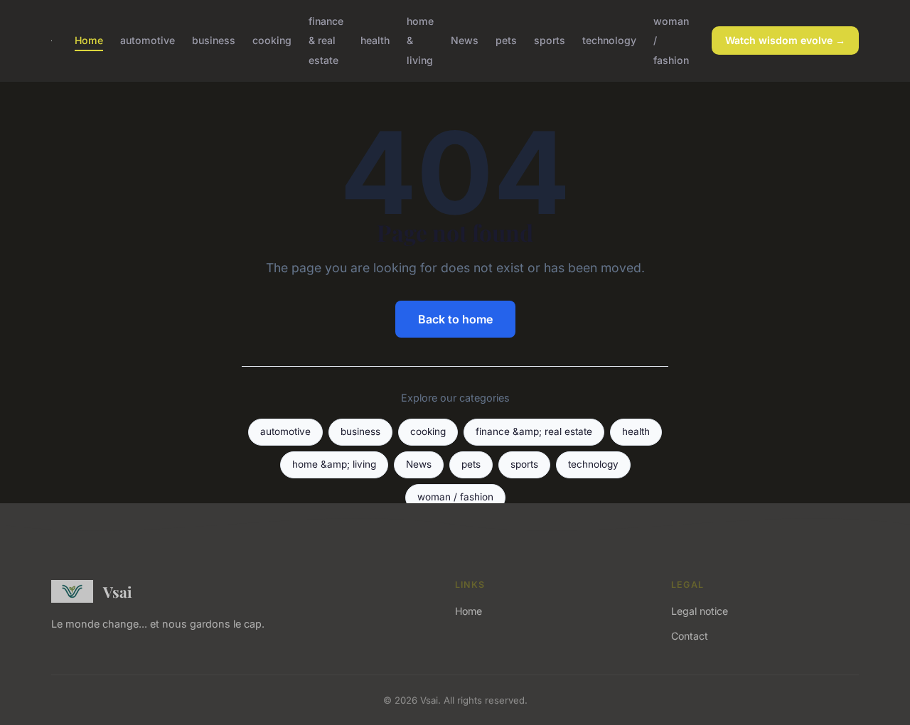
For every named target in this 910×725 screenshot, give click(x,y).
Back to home (455, 319)
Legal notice (699, 611)
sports (549, 40)
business (213, 40)
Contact (689, 636)
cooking (271, 40)
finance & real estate (326, 40)
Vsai (117, 591)
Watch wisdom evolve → (785, 40)
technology (609, 40)
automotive (147, 40)
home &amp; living (334, 464)
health (375, 40)
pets (506, 40)
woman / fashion (455, 497)
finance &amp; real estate (534, 431)
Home (89, 40)
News (464, 40)
